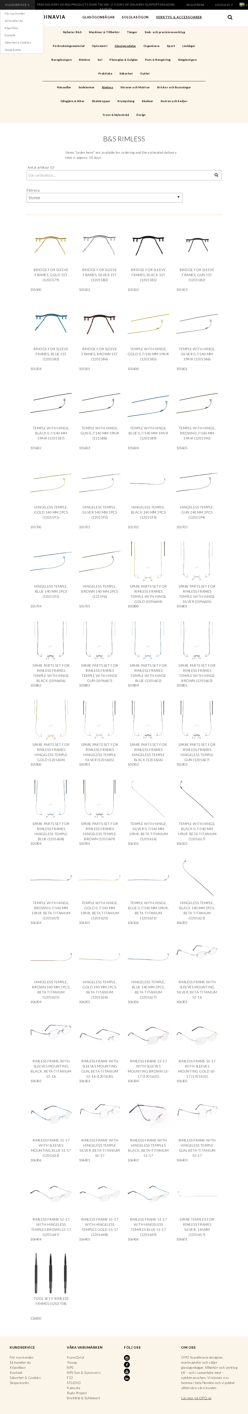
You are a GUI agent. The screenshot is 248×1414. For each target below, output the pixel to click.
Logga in (222, 5)
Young (72, 1362)
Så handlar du (14, 21)
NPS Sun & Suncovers (84, 1372)
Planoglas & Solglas (123, 59)
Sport (171, 46)
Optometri (100, 46)
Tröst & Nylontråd (115, 115)
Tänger (132, 32)
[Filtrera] (216, 175)
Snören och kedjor (174, 101)
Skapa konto (13, 50)
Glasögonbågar (98, 17)
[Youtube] (127, 1371)
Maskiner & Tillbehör (104, 32)
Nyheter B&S (72, 32)
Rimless (84, 59)
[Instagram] (127, 1358)
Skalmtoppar (101, 101)
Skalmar (147, 101)
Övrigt (141, 115)
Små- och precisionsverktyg (165, 32)
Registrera (195, 5)
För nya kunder (15, 13)
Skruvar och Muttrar (135, 87)
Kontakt (10, 35)
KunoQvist (76, 1357)
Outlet (145, 73)
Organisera (151, 46)
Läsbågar (188, 46)
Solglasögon (135, 17)
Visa (51, 259)
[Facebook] (127, 1364)
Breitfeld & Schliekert (83, 1398)
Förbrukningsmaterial (69, 46)
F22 (70, 1378)
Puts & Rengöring (158, 59)
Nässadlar (64, 87)
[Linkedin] (127, 1378)
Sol (100, 59)
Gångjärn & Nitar (73, 101)
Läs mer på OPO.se (196, 1398)
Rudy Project (77, 1393)
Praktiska (105, 73)
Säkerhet (126, 73)
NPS (70, 1367)
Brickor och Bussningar (174, 87)
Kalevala (73, 1388)
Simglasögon (187, 59)
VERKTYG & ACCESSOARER (179, 17)
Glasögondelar (125, 46)
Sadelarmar (86, 87)
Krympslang (125, 101)
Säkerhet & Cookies (18, 42)
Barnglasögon (61, 59)
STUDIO (74, 1383)
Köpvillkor (11, 28)
